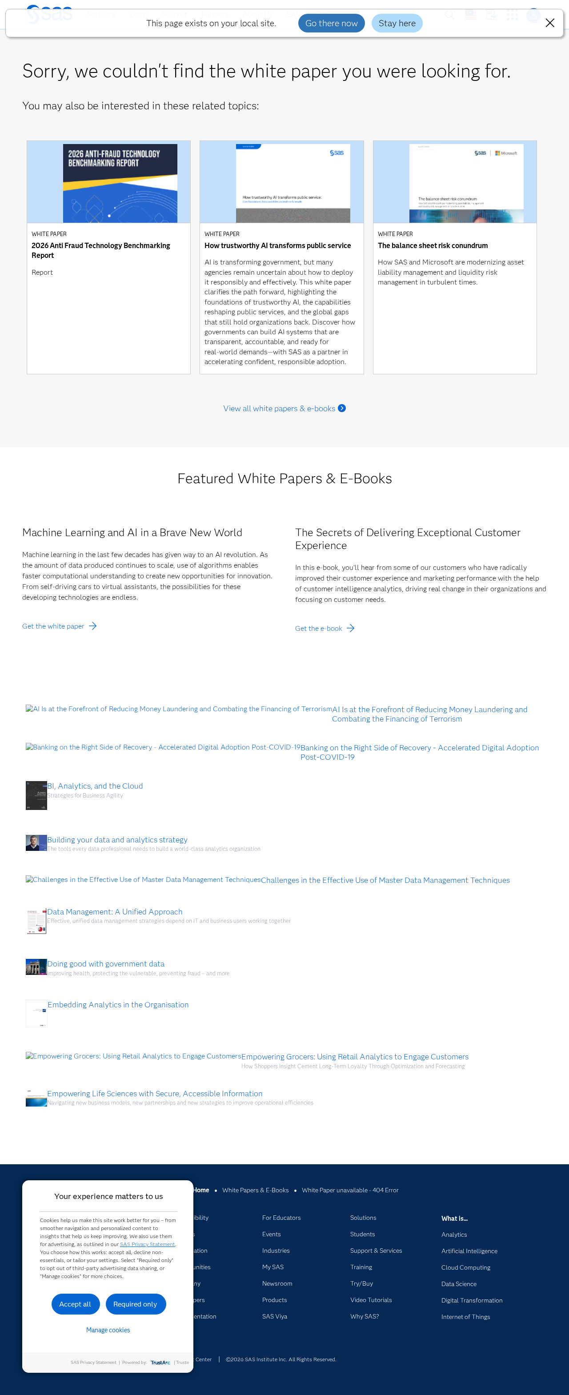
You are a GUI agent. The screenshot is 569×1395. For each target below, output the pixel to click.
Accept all (75, 1304)
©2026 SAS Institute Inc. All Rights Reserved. (281, 1359)
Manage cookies (108, 1330)
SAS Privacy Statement (147, 1244)
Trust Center (196, 1359)
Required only (135, 1304)
